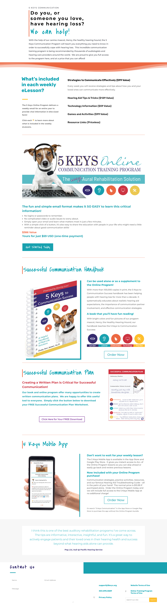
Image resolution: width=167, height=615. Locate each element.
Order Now (115, 355)
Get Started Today (38, 247)
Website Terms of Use (140, 585)
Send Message (62, 607)
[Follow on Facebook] (121, 568)
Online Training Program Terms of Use (141, 592)
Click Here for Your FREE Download (62, 419)
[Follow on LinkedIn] (129, 568)
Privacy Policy (105, 597)
